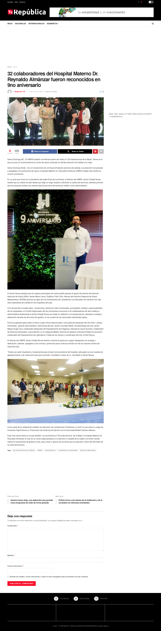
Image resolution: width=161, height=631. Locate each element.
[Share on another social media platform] (101, 151)
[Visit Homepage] (26, 12)
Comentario (12, 525)
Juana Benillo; (50, 450)
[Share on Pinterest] (95, 151)
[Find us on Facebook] (138, 2)
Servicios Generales (87, 450)
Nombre (11, 555)
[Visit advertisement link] (102, 12)
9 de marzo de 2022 (36, 91)
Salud (15, 67)
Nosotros (22, 2)
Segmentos (52, 23)
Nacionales (20, 23)
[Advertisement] (80, 46)
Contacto (10, 2)
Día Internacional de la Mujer (24, 450)
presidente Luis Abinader (68, 450)
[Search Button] (153, 23)
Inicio (16, 2)
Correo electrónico (15, 566)
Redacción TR (20, 91)
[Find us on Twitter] (144, 2)
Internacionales (36, 23)
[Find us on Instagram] (141, 2)
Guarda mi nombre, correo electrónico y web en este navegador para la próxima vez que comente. (49, 576)
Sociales (54, 91)
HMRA (40, 450)
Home (9, 67)
